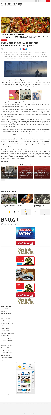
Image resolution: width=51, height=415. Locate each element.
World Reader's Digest (11, 4)
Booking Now (4, 311)
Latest (3, 180)
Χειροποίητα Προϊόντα (6, 360)
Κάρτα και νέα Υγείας (6, 338)
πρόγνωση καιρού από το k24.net (10, 394)
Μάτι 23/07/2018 (5, 343)
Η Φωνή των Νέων (5, 335)
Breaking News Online (6, 313)
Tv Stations (39, 403)
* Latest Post (3, 40)
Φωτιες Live (5, 403)
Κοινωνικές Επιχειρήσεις (7, 340)
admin (4, 48)
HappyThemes (34, 412)
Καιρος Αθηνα (12, 403)
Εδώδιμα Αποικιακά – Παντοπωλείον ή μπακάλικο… (42, 206)
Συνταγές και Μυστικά (6, 352)
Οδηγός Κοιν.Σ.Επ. (5, 347)
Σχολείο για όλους (5, 355)
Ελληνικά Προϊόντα (5, 328)
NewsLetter (46, 403)
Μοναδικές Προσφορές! (6, 345)
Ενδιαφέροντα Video (6, 330)
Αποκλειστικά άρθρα (6, 321)
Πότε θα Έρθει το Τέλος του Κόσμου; (25, 204)
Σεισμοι (34, 403)
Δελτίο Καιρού (4, 325)
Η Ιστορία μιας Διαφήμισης (7, 333)
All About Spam (4, 308)
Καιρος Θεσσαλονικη (20, 403)
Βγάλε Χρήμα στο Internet (7, 323)
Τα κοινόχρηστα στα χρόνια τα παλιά (8, 206)
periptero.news (4, 316)
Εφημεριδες (28, 403)
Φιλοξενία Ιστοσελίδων (6, 357)
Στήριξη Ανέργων (5, 350)
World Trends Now (5, 318)
